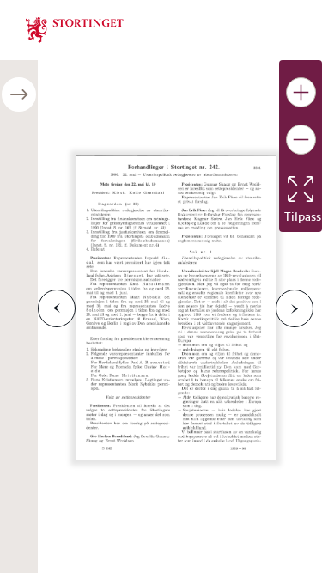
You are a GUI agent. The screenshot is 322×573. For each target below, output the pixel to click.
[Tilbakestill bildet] (300, 189)
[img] (75, 28)
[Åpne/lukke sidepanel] (19, 94)
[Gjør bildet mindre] (301, 140)
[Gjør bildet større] (301, 92)
